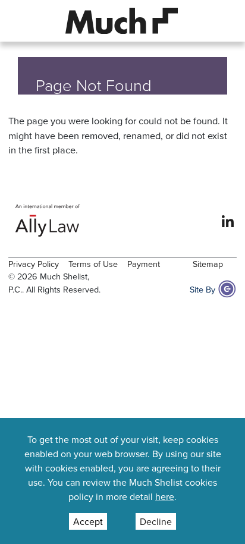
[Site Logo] (121, 19)
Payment (143, 263)
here (164, 496)
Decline (156, 521)
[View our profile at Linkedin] (228, 220)
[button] (24, 21)
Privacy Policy (33, 263)
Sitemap (208, 263)
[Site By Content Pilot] (227, 288)
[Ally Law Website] (47, 220)
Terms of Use (93, 263)
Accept (88, 521)
